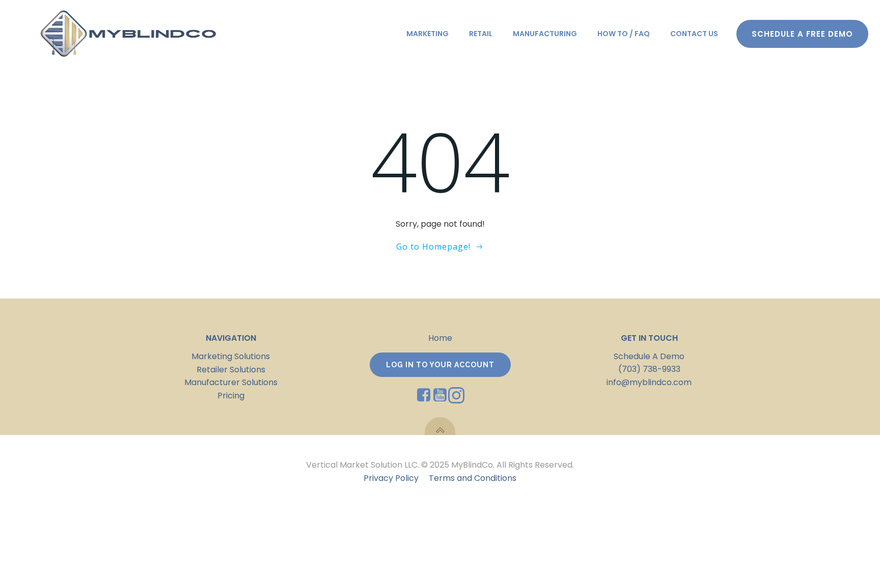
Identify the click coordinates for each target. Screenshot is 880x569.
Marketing (427, 34)
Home (440, 338)
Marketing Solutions (230, 356)
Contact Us (694, 34)
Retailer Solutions (231, 369)
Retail (480, 34)
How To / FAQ (623, 34)
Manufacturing (545, 34)
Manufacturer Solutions (231, 382)
